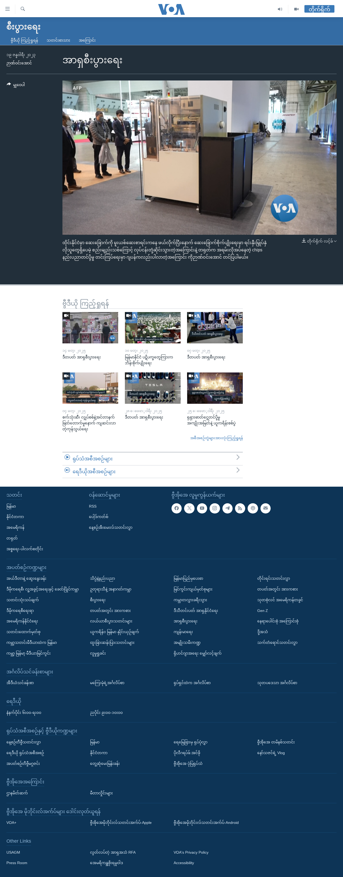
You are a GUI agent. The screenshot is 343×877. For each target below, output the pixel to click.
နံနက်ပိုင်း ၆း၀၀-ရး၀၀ (23, 712)
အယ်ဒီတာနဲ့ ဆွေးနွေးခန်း (26, 578)
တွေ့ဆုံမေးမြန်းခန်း (105, 763)
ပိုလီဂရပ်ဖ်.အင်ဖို (187, 753)
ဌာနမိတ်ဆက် (17, 793)
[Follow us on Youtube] (202, 508)
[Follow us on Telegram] (227, 508)
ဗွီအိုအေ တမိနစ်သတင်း (276, 742)
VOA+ (11, 822)
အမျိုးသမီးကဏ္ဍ (187, 642)
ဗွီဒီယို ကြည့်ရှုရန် (24, 40)
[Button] (16, 85)
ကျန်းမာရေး (183, 632)
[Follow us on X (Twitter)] (189, 508)
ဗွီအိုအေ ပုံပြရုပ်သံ (188, 763)
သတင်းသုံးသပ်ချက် (22, 600)
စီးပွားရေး (98, 600)
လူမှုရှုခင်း (98, 653)
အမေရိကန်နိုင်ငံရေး (22, 621)
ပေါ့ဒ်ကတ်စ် (98, 517)
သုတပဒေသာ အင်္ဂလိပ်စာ (277, 683)
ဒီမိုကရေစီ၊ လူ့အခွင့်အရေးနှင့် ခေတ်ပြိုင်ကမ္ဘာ (42, 589)
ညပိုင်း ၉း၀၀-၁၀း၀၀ (106, 712)
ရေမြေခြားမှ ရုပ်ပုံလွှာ (190, 742)
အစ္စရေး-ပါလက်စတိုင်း (24, 549)
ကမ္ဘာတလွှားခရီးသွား (190, 600)
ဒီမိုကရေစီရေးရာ (20, 610)
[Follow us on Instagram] (215, 508)
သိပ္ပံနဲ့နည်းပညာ (102, 578)
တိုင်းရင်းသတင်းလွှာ (273, 578)
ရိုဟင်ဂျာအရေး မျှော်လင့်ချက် (198, 653)
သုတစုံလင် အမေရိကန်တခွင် (280, 600)
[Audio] (280, 9)
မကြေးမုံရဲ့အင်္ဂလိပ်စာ (107, 683)
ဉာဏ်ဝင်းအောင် (19, 63)
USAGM (13, 852)
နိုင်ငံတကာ (15, 517)
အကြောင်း (87, 40)
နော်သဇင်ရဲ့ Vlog (271, 753)
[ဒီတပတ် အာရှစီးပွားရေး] (90, 327)
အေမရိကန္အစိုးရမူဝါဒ (106, 863)
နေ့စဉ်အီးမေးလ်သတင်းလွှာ (110, 527)
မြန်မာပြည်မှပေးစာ (188, 578)
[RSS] (240, 508)
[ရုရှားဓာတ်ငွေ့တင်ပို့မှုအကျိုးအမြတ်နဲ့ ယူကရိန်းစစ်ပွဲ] (215, 388)
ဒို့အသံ (262, 632)
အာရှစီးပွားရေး (185, 621)
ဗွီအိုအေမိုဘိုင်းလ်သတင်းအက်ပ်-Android (206, 822)
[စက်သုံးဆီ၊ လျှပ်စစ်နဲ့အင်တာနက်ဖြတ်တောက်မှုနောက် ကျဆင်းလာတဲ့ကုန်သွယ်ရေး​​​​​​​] (90, 388)
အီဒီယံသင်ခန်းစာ (20, 683)
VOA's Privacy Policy (191, 852)
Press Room (16, 863)
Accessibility (184, 863)
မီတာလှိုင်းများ (101, 793)
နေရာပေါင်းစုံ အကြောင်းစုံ (278, 621)
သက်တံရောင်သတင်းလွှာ (277, 642)
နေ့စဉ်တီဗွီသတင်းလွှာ (23, 742)
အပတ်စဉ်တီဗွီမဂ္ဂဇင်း (23, 763)
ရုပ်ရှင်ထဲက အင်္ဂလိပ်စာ (192, 683)
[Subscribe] (265, 508)
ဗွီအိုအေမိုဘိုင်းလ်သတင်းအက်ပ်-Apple (121, 822)
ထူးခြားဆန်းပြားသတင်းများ (112, 642)
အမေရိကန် (15, 527)
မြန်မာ (11, 506)
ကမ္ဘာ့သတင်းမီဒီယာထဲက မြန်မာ (31, 642)
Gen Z (262, 610)
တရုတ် (12, 538)
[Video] (296, 9)
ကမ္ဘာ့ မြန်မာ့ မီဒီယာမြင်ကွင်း (28, 653)
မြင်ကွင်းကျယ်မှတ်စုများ (193, 589)
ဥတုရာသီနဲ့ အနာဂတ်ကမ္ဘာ (110, 589)
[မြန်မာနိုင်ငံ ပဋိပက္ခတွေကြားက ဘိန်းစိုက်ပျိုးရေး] (153, 327)
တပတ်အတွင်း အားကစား (110, 610)
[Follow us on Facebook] (177, 508)
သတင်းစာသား (58, 40)
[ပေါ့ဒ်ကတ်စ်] (253, 508)
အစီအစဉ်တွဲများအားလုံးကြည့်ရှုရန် (216, 438)
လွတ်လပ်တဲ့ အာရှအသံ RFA (113, 852)
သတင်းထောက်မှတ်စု (23, 632)
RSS (92, 506)
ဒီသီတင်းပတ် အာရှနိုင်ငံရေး (196, 610)
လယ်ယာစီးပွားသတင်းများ (111, 621)
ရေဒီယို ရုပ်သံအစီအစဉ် (25, 753)
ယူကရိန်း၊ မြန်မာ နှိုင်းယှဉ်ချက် (114, 632)
